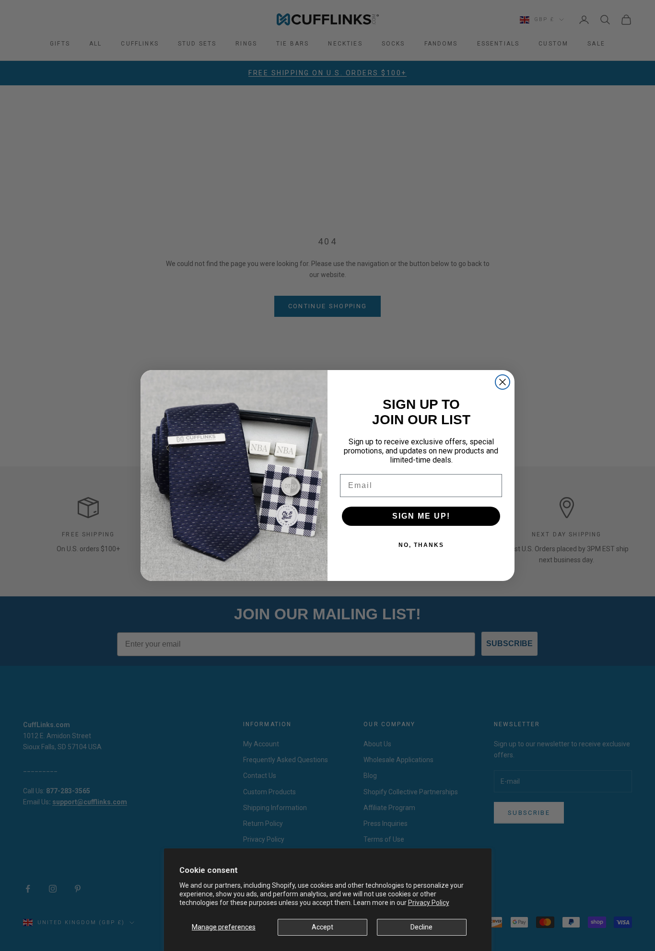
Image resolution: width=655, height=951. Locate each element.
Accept (322, 927)
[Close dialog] (502, 382)
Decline (421, 927)
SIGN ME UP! (421, 516)
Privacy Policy (428, 902)
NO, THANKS (421, 545)
